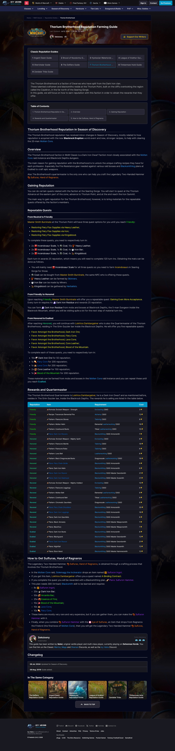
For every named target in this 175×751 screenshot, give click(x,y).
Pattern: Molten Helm (57, 424)
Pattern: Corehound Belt (58, 497)
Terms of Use (94, 731)
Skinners (72, 278)
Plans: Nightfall (54, 546)
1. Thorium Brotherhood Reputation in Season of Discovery (50, 112)
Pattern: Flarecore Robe (58, 449)
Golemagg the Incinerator (69, 572)
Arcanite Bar (47, 595)
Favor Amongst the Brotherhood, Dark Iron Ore (55, 332)
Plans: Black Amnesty (57, 522)
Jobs (102, 731)
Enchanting (99, 409)
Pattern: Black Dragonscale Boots (62, 458)
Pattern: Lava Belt (56, 453)
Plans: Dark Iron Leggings (59, 512)
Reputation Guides (51, 18)
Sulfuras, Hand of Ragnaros (44, 177)
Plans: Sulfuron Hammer (121, 580)
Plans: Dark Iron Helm (57, 468)
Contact (65, 731)
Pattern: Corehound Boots (59, 429)
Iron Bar (79, 249)
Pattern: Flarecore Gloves (58, 419)
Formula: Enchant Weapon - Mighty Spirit (64, 439)
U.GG (63, 738)
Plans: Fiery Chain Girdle (58, 463)
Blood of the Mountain (48, 373)
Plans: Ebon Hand (55, 551)
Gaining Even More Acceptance (126, 299)
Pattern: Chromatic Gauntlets (60, 502)
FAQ (79, 731)
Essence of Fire (49, 599)
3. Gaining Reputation (117, 112)
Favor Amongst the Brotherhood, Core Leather (55, 343)
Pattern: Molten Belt (56, 493)
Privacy (85, 731)
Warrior (57, 647)
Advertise (73, 731)
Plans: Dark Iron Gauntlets (59, 517)
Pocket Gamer (101, 738)
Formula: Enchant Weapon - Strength (63, 409)
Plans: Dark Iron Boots (57, 532)
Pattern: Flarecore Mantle (58, 444)
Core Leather (44, 369)
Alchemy (98, 414)
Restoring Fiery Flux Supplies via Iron (50, 231)
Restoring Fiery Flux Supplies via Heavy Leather (55, 227)
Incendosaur (121, 267)
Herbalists (72, 286)
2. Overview (75, 112)
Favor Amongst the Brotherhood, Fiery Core (53, 335)
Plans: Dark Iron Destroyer (59, 478)
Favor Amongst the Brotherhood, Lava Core (53, 339)
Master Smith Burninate (39, 222)
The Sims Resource (73, 738)
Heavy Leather (83, 245)
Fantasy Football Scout (115, 738)
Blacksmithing (128, 166)
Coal (65, 245)
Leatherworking (109, 424)
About (58, 731)
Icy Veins (105, 647)
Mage (64, 647)
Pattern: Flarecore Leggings (59, 488)
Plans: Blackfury (55, 527)
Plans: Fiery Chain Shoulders (60, 507)
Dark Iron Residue (65, 302)
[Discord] (65, 36)
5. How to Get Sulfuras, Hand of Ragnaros (87, 118)
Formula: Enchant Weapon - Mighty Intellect (66, 483)
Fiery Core (42, 361)
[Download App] (27, 3)
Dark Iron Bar (48, 591)
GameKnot (128, 738)
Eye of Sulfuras (99, 622)
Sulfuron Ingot (114, 572)
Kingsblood (80, 253)
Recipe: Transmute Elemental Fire (62, 414)
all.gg (58, 738)
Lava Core (42, 365)
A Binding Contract (111, 576)
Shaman (74, 647)
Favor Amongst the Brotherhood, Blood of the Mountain (59, 347)
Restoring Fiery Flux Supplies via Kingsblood (53, 235)
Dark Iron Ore (45, 358)
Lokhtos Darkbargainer (86, 323)
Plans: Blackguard (56, 537)
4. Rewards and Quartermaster (45, 118)
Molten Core (46, 141)
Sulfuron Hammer (70, 622)
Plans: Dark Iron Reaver (58, 473)
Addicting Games (88, 738)
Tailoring (98, 419)
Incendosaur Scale (47, 245)
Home (29, 18)
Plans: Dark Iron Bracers (58, 434)
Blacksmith (67, 584)
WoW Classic (37, 18)
